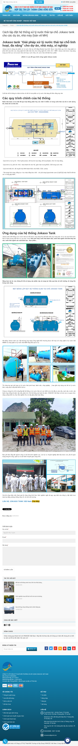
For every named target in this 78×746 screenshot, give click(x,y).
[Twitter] (9, 625)
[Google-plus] (7, 625)
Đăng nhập (45, 698)
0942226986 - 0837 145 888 (52, 731)
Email (4, 537)
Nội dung (5, 545)
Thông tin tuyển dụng (9, 695)
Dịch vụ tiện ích (7, 701)
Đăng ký (44, 701)
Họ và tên (5, 529)
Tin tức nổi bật (10, 578)
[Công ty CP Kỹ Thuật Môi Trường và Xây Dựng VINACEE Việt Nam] (39, 8)
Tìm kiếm (44, 695)
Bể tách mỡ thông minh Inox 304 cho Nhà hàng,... (29, 582)
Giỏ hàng (44, 704)
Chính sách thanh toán (9, 719)
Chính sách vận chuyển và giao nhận (13, 716)
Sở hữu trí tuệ (7, 704)
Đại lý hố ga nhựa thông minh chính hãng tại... (28, 607)
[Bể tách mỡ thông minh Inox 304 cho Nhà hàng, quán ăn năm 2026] (9, 587)
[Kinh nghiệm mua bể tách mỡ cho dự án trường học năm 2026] (9, 599)
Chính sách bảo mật (9, 722)
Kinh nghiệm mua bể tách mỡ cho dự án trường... (29, 596)
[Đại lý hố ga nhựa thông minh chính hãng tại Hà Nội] (9, 610)
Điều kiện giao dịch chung (10, 713)
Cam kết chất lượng (8, 698)
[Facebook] (5, 625)
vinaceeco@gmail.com (50, 735)
